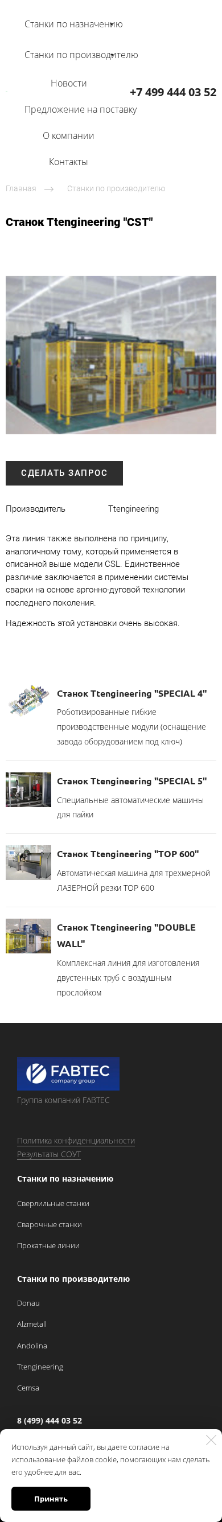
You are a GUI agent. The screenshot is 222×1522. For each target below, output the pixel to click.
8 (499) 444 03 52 (49, 1420)
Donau (28, 1303)
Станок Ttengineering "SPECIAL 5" (132, 781)
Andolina (32, 1345)
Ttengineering (40, 1366)
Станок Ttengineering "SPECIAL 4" (132, 693)
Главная (21, 188)
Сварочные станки (49, 1224)
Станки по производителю (116, 188)
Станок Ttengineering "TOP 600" (128, 853)
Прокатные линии (48, 1245)
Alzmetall (32, 1324)
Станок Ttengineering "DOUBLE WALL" (126, 935)
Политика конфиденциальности (76, 1140)
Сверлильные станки (53, 1203)
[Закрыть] (211, 1440)
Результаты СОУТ (49, 1154)
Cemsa (28, 1388)
